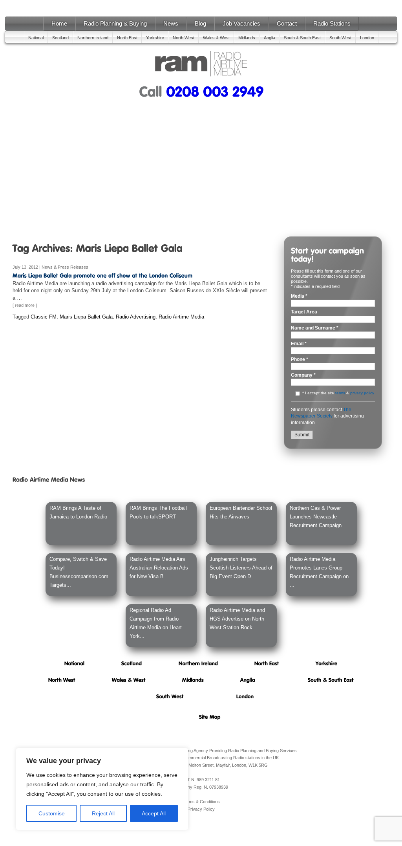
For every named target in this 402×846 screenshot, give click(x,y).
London (367, 37)
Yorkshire (155, 37)
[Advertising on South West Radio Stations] (170, 696)
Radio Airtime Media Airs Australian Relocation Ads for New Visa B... (159, 567)
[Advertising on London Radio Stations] (245, 696)
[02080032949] (214, 91)
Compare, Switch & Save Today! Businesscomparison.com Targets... (78, 572)
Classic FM (44, 317)
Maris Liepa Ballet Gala (86, 317)
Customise (51, 813)
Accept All (154, 813)
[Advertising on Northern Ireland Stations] (198, 663)
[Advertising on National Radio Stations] (74, 663)
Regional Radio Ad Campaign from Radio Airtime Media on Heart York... (156, 623)
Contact (287, 23)
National (36, 37)
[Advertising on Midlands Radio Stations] (193, 680)
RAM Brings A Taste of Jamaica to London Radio (78, 512)
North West (183, 37)
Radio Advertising (135, 317)
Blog (200, 23)
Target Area (304, 312)
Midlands (246, 37)
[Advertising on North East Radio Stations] (266, 663)
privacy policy (362, 393)
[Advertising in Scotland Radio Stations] (131, 663)
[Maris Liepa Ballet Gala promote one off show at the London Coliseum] (103, 275)
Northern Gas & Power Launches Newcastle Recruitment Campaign (316, 516)
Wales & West (216, 37)
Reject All (103, 813)
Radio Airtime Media (181, 317)
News (170, 23)
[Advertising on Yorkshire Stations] (327, 663)
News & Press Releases (65, 267)
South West (340, 37)
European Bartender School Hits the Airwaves (241, 512)
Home (59, 23)
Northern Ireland (92, 37)
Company (303, 375)
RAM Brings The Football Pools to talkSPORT (158, 512)
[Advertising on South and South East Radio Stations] (331, 680)
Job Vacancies (241, 23)
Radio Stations (332, 23)
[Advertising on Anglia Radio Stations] (247, 680)
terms (340, 393)
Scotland (60, 37)
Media (299, 296)
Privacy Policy (201, 809)
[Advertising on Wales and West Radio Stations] (129, 680)
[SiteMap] (210, 717)
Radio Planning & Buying (115, 23)
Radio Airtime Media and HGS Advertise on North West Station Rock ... (237, 618)
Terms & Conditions (201, 801)
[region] (102, 789)
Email (299, 343)
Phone (299, 359)
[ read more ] (25, 305)
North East (127, 37)
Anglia (269, 37)
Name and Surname (314, 328)
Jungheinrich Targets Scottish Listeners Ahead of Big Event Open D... (241, 567)
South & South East (302, 37)
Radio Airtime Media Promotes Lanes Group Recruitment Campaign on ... (319, 572)
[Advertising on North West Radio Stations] (61, 680)
